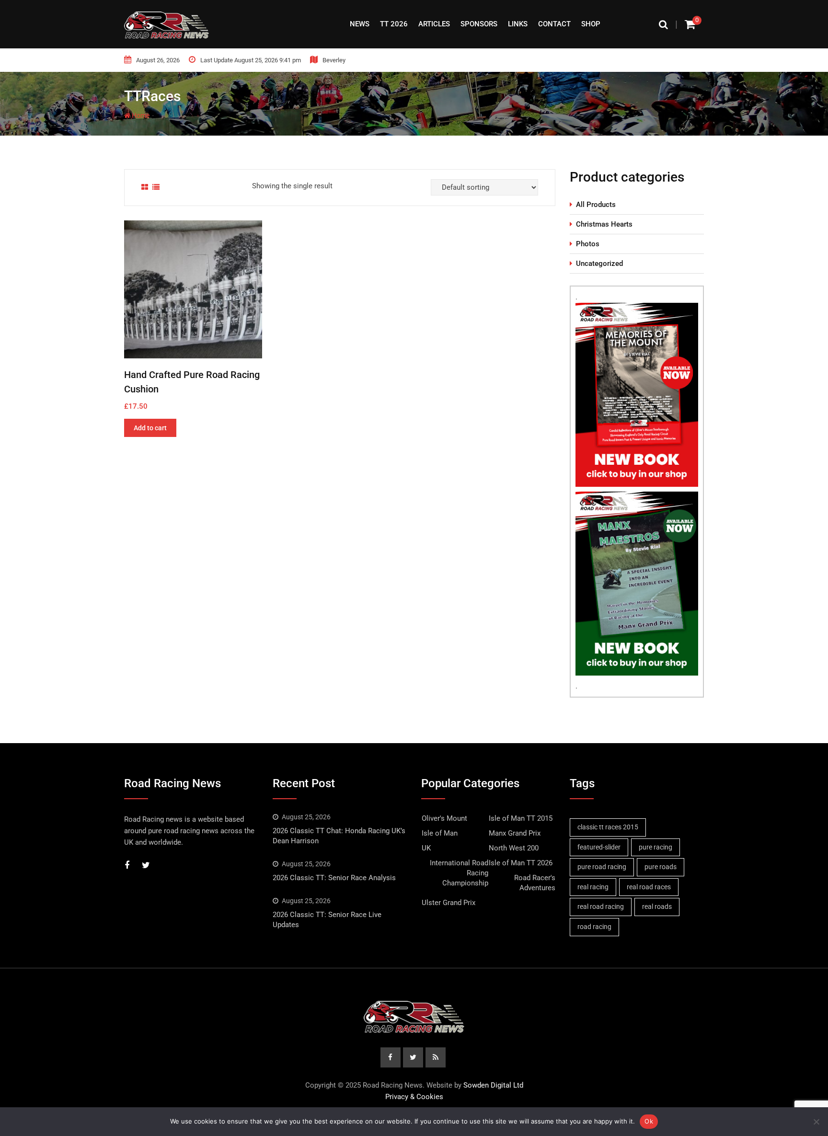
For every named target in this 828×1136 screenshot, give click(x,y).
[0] (690, 24)
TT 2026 (394, 24)
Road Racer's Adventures (534, 882)
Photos (587, 244)
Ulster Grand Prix (448, 902)
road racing (594, 926)
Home (140, 115)
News (359, 24)
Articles (434, 24)
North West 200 (514, 848)
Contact (554, 24)
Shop (590, 24)
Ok (648, 1121)
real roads (657, 906)
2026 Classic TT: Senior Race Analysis (334, 877)
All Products (596, 204)
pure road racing (601, 867)
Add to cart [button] (150, 428)
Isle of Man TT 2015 (520, 818)
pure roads (660, 867)
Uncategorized (599, 263)
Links (518, 24)
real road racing (600, 906)
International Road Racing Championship (459, 873)
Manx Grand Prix (514, 833)
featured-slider (599, 847)
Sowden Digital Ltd (493, 1085)
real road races (649, 887)
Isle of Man (440, 833)
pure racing (655, 847)
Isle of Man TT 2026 (520, 863)
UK (426, 848)
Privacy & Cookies (414, 1096)
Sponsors (478, 24)
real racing (593, 887)
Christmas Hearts (604, 224)
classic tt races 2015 (607, 827)
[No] (816, 1121)
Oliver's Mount (444, 818)
